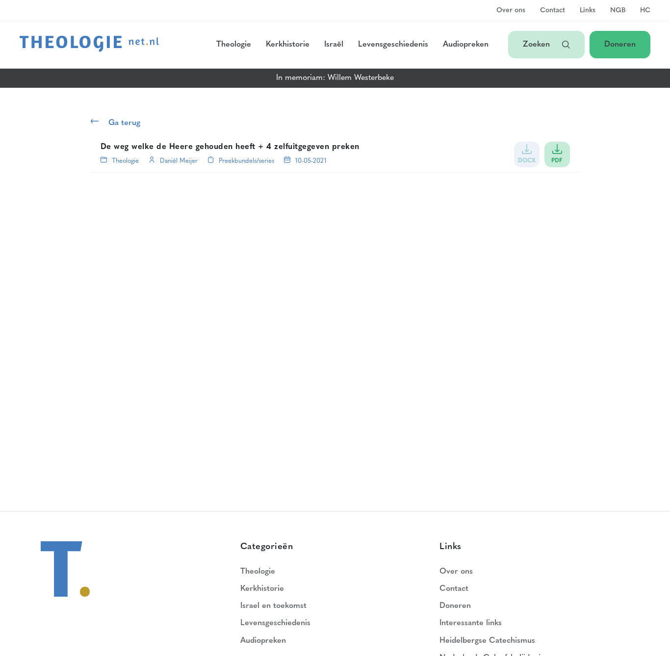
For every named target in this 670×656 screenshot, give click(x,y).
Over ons (510, 10)
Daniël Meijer (179, 161)
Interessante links (470, 623)
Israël (333, 45)
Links (587, 10)
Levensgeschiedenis (393, 45)
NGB (617, 10)
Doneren (620, 45)
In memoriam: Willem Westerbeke (335, 78)
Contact (552, 10)
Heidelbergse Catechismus (487, 641)
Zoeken (537, 45)
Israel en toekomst (273, 606)
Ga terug (124, 123)
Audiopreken (466, 45)
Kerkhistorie (287, 45)
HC (645, 10)
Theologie (233, 45)
